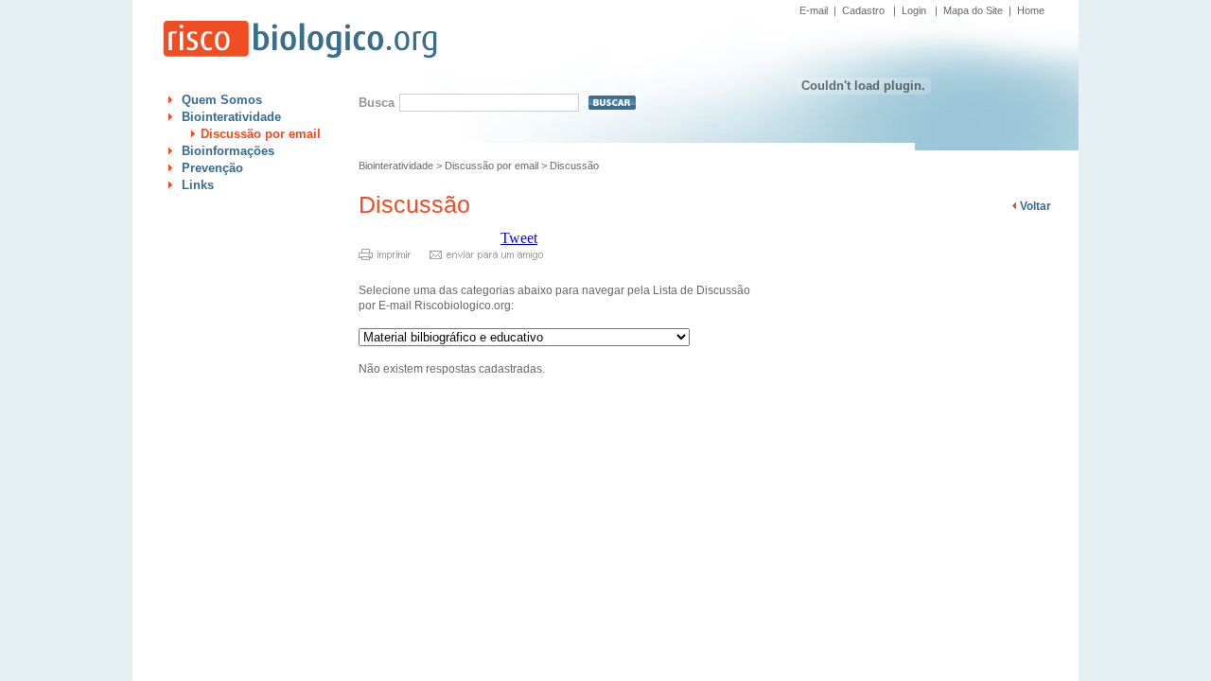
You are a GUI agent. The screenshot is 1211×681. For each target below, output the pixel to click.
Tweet (518, 238)
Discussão (574, 165)
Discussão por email (261, 134)
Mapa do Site (973, 10)
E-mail (813, 10)
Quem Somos (222, 100)
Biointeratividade (231, 117)
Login (914, 10)
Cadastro (863, 10)
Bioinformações (228, 151)
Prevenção (212, 168)
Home (1030, 10)
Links (198, 185)
